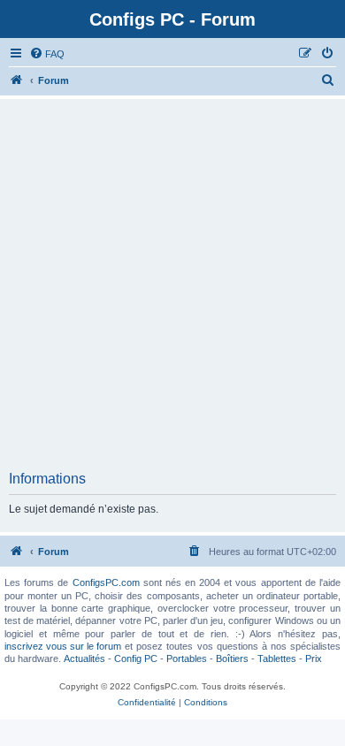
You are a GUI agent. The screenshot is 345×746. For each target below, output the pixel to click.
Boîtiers (232, 658)
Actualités (84, 658)
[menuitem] (47, 54)
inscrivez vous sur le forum (62, 646)
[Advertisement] (172, 290)
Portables (186, 658)
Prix (313, 658)
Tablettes (276, 658)
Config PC (135, 658)
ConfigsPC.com (106, 582)
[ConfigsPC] (17, 80)
